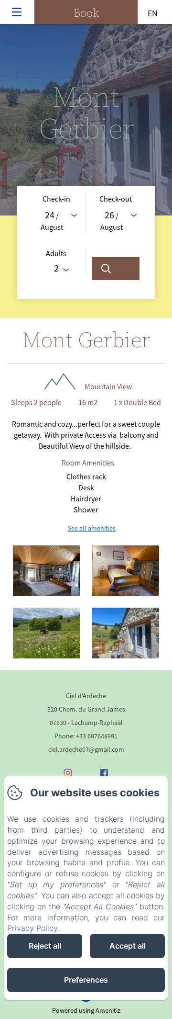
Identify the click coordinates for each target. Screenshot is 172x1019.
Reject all (45, 946)
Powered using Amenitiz (86, 1010)
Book (86, 13)
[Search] (116, 268)
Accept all (127, 946)
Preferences (86, 980)
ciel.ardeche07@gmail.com (86, 749)
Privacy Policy (32, 928)
